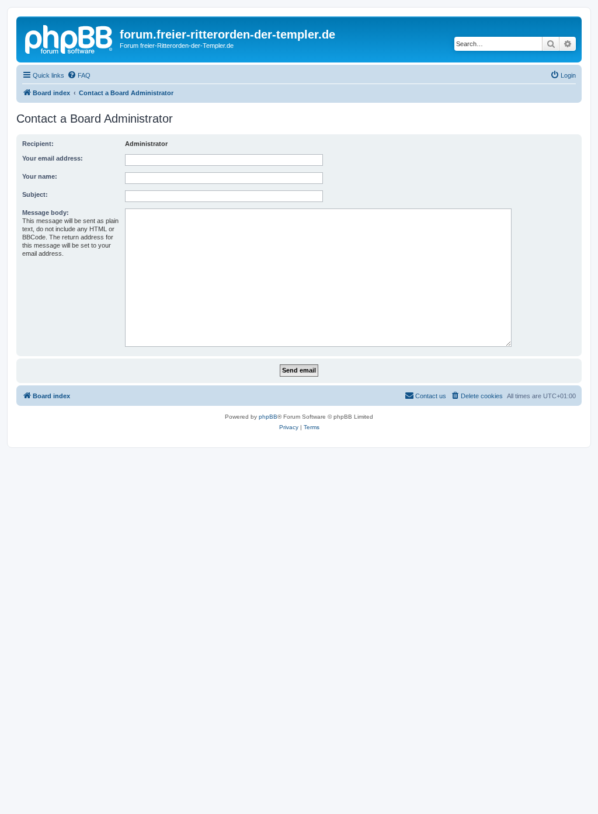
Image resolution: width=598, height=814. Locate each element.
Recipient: (38, 143)
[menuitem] (79, 75)
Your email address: (52, 158)
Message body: (45, 212)
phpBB (268, 416)
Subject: (35, 194)
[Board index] (69, 38)
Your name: (39, 176)
